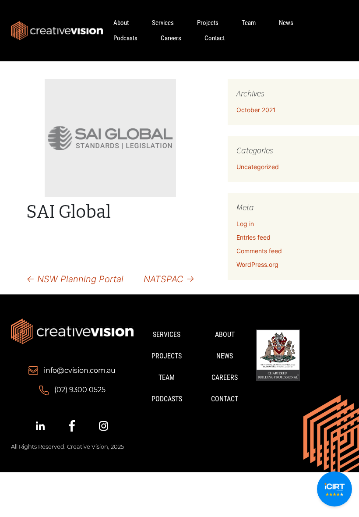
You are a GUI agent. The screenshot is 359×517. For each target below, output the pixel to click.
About (121, 23)
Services (163, 23)
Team (249, 23)
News (286, 23)
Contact (214, 38)
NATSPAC (169, 279)
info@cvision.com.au (80, 370)
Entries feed (253, 237)
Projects (207, 23)
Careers (171, 38)
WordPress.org (257, 264)
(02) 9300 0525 (80, 390)
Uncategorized (257, 166)
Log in (245, 223)
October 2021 (256, 109)
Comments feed (259, 251)
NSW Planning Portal (74, 279)
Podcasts (125, 38)
